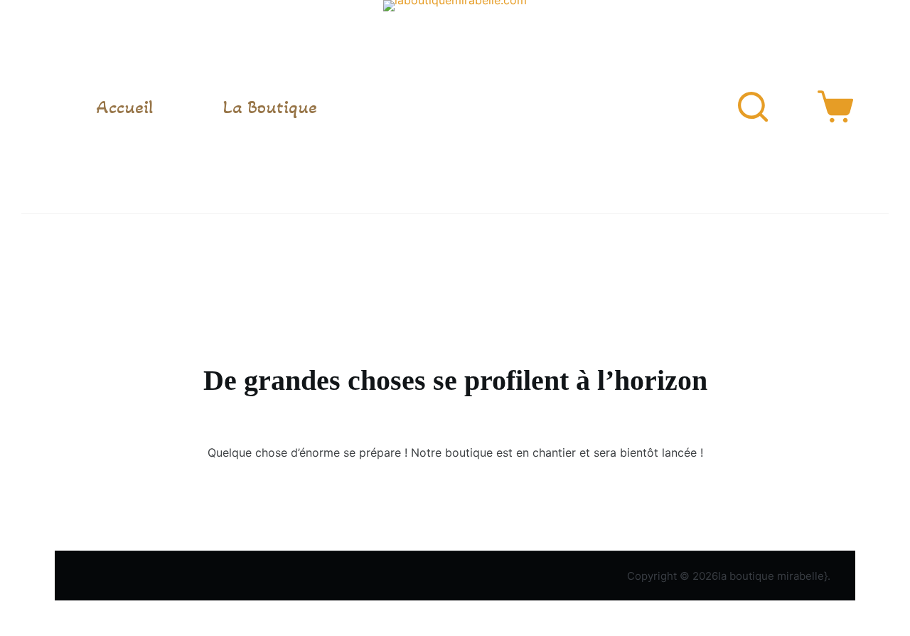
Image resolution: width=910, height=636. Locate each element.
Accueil (124, 106)
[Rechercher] (753, 107)
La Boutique (270, 106)
